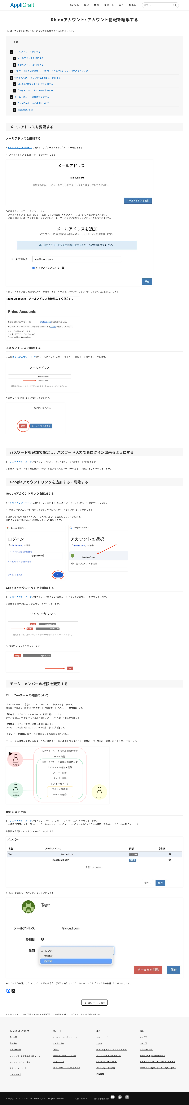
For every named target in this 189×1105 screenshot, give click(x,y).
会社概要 (13, 1037)
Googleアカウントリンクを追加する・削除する (37, 77)
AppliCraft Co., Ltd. (37, 1098)
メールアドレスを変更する (27, 51)
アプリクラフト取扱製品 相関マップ (25, 1056)
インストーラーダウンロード (65, 1037)
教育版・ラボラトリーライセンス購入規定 (157, 1061)
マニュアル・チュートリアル (108, 1055)
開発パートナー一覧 (18, 1068)
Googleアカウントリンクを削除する (35, 90)
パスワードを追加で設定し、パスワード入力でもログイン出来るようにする (51, 71)
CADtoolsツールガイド (106, 1061)
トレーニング (102, 1037)
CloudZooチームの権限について (33, 103)
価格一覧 (143, 1043)
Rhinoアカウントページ (20, 147)
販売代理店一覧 (146, 1049)
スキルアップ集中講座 (105, 1067)
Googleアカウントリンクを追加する (35, 83)
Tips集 (99, 1043)
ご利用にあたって (80, 1098)
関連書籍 (100, 1073)
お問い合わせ (58, 1061)
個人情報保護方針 (101, 1098)
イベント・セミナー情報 (20, 1062)
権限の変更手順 (25, 109)
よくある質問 (58, 1043)
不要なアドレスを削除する (31, 64)
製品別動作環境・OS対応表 (64, 1055)
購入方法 (143, 1037)
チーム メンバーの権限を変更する (31, 96)
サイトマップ (15, 1074)
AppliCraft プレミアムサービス (66, 1067)
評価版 (56, 1049)
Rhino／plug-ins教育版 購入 (152, 1055)
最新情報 (13, 1043)
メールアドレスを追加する (31, 58)
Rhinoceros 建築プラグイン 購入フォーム (158, 1067)
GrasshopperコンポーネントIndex (111, 1049)
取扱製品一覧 (15, 1049)
